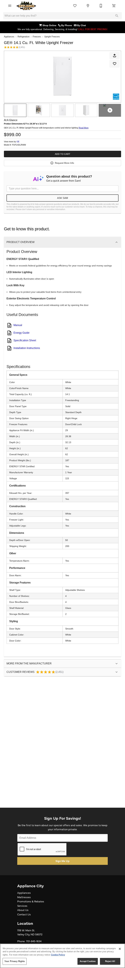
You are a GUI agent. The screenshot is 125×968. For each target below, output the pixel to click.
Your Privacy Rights (14, 961)
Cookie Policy (58, 955)
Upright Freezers (52, 36)
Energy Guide (21, 332)
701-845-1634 (34, 941)
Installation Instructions (27, 348)
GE (18, 142)
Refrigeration (23, 36)
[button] (10, 6)
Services (22, 905)
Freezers (37, 36)
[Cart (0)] (114, 6)
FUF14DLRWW (19, 145)
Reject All (110, 961)
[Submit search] (116, 16)
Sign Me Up (62, 861)
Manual (18, 325)
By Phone (67, 25)
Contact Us (24, 914)
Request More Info (64, 163)
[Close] (119, 948)
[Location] (88, 6)
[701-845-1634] (101, 6)
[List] (75, 6)
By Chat (81, 25)
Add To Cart (62, 154)
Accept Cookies (88, 961)
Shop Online (50, 25)
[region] (62, 956)
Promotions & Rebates (30, 901)
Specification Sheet (25, 340)
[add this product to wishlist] (114, 64)
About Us (22, 910)
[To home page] (26, 6)
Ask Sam (62, 198)
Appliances (9, 36)
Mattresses (24, 897)
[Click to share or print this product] (114, 55)
